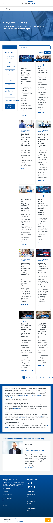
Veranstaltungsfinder (7, 494)
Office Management (10, 397)
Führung (39, 395)
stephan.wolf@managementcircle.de (34, 450)
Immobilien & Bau (10, 70)
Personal (10, 74)
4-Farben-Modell (23, 417)
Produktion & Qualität (10, 79)
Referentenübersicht (7, 498)
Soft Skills (10, 84)
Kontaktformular (29, 467)
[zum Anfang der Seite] (48, 520)
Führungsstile (41, 416)
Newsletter (5, 505)
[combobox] (10, 94)
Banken (10, 62)
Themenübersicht (6, 496)
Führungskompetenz (11, 66)
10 (49, 377)
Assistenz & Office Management (10, 57)
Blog (3, 502)
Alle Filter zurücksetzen (10, 106)
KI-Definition (16, 408)
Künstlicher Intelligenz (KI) (26, 395)
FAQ (3, 500)
